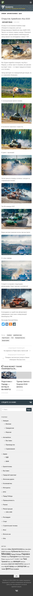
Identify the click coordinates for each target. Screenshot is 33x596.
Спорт (5, 521)
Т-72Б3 (21, 559)
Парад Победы (8, 496)
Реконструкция (26, 556)
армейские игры (17, 335)
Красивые (8, 551)
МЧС (4, 492)
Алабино (9, 335)
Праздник (14, 556)
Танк (25, 559)
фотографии (15, 569)
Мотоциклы (6, 487)
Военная (8, 424)
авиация (16, 561)
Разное (5, 504)
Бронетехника (12, 13)
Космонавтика (7, 483)
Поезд (8, 556)
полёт (15, 566)
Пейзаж (3, 556)
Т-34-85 (16, 559)
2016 (2, 549)
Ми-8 (20, 551)
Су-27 (12, 559)
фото (8, 568)
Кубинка (14, 551)
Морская (8, 432)
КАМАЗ (3, 551)
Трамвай (4, 561)
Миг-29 (27, 551)
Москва (5, 553)
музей (7, 566)
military (9, 549)
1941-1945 (9, 512)
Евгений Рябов (7, 22)
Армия (3, 13)
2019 (5, 549)
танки (3, 569)
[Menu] (30, 2)
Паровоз (25, 554)
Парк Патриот (5, 337)
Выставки (9, 440)
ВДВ (7, 457)
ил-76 (28, 564)
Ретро (3, 559)
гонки (25, 564)
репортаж (22, 566)
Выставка (25, 549)
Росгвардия (6, 517)
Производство (10, 444)
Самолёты (7, 559)
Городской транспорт (9, 475)
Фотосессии (7, 534)
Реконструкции (7, 509)
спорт (28, 566)
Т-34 (12, 337)
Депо (29, 549)
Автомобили (7, 437)
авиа (12, 561)
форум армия (5, 340)
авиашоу (23, 561)
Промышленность (8, 500)
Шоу (20, 13)
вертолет (11, 564)
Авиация (5, 420)
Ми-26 (24, 551)
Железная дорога (8, 479)
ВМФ (7, 461)
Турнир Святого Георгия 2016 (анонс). (23, 384)
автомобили (4, 564)
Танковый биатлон (20, 337)
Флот (4, 530)
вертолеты (19, 564)
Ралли (20, 556)
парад (11, 566)
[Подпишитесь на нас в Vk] (30, 402)
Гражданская (10, 428)
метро (2, 566)
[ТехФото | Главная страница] (3, 2)
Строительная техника (10, 525)
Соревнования (10, 449)
